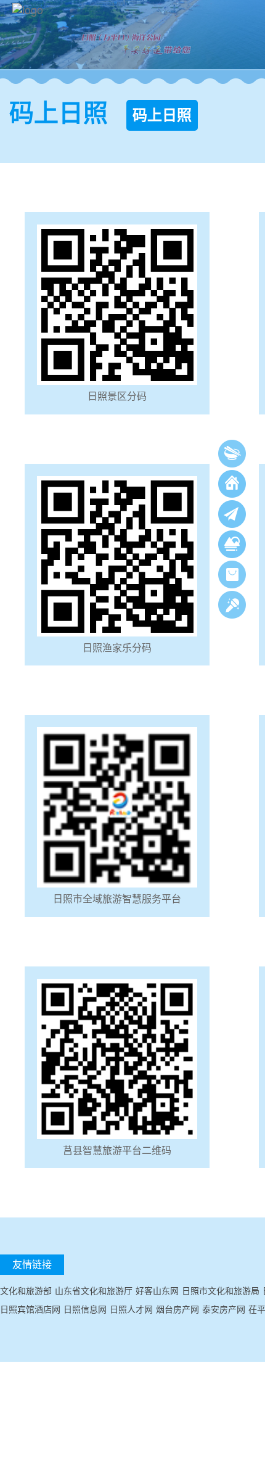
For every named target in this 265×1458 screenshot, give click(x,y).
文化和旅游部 (26, 1290)
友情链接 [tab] (32, 1264)
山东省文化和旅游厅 (93, 1290)
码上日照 (162, 115)
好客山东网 (157, 1290)
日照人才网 (131, 1309)
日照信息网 (85, 1309)
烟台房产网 (177, 1309)
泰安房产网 (223, 1309)
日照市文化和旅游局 (220, 1290)
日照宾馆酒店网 (30, 1309)
